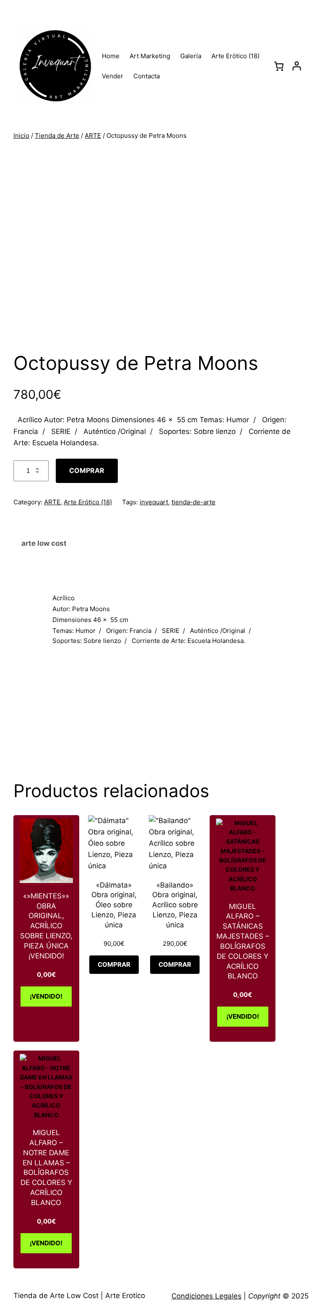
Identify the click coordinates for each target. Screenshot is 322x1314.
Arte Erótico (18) (88, 502)
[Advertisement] (164, 708)
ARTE (93, 135)
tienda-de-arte (193, 502)
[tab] (161, 543)
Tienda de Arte (57, 135)
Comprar (86, 470)
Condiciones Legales (206, 1296)
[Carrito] (279, 66)
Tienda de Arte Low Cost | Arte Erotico (79, 1295)
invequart (154, 502)
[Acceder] (296, 66)
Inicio (21, 135)
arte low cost (44, 543)
